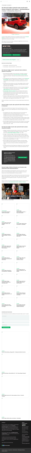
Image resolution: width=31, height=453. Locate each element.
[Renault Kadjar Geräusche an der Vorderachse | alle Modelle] (8, 262)
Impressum (10, 449)
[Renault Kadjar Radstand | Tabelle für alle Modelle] (8, 204)
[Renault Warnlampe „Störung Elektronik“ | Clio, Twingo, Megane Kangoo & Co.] (15, 354)
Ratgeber (18, 222)
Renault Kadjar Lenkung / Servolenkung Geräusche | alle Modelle (7, 294)
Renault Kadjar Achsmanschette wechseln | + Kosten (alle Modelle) (21, 211)
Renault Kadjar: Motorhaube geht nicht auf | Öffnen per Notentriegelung (6, 247)
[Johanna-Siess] (8, 46)
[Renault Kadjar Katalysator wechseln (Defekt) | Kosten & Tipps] (8, 227)
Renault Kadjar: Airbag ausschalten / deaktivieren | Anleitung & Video (6, 282)
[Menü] (27, 1)
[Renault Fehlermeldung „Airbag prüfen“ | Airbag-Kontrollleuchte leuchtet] (15, 332)
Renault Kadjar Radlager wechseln (13, 132)
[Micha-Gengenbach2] (5, 46)
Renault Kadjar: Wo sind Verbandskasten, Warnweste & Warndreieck (7, 258)
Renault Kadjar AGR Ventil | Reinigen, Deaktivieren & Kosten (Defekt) (21, 282)
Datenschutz (15, 449)
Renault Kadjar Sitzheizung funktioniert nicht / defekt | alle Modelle (21, 294)
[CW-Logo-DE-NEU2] (4, 1)
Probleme (3, 221)
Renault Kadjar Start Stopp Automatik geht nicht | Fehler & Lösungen (6, 305)
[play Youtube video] (15, 191)
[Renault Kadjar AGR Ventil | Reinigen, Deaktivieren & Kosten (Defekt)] (23, 274)
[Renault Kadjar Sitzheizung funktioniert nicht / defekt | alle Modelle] (23, 286)
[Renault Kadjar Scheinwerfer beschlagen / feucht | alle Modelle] (8, 215)
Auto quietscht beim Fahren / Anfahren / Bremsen (17, 181)
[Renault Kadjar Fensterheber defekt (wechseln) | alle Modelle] (23, 239)
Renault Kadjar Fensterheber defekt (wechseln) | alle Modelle (21, 247)
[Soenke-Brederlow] (4, 46)
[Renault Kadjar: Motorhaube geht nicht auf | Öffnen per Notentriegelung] (8, 239)
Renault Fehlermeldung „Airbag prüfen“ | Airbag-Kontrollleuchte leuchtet (14, 352)
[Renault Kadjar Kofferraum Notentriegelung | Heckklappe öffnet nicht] (23, 227)
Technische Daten (4, 210)
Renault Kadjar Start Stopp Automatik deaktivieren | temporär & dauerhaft (21, 305)
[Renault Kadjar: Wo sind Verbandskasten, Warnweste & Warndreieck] (8, 250)
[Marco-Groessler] (7, 46)
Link (18, 34)
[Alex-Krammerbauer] (9, 46)
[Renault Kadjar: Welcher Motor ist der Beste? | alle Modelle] (23, 215)
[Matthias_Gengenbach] (3, 46)
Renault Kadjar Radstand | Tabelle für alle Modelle (6, 212)
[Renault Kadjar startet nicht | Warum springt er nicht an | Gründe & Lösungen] (15, 376)
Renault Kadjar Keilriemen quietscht (9, 90)
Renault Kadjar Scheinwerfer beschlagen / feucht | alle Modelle (6, 223)
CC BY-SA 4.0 (16, 34)
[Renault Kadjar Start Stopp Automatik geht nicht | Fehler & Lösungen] (8, 297)
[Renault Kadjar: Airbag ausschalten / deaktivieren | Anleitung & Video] (8, 274)
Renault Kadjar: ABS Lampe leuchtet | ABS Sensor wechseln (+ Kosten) (21, 258)
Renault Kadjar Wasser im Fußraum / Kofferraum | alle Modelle (21, 270)
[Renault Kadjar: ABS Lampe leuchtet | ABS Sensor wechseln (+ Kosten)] (23, 250)
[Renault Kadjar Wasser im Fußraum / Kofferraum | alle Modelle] (23, 262)
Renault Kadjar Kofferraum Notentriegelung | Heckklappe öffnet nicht (21, 235)
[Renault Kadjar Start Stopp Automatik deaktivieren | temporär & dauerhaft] (23, 297)
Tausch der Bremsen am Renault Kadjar (20, 74)
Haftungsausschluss (21, 449)
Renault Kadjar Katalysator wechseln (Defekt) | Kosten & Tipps (6, 235)
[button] (29, 1)
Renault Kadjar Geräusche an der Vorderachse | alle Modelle (7, 271)
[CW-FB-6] (6, 445)
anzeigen (18, 59)
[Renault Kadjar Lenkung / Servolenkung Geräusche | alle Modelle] (8, 286)
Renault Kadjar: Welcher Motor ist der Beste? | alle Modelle (22, 224)
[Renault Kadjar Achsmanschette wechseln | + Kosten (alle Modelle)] (23, 204)
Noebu (13, 34)
